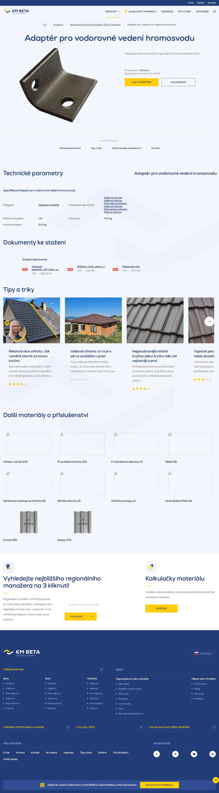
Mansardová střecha (115, 209)
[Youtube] (194, 754)
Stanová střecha (113, 206)
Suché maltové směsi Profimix (169, 727)
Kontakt (156, 148)
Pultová (10, 708)
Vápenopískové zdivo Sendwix (132, 678)
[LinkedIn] (212, 754)
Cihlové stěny (85, 727)
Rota (48, 678)
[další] (209, 321)
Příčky (197, 688)
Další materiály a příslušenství (126, 148)
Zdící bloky (123, 683)
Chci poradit (178, 82)
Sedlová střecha (113, 197)
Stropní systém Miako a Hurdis (23, 727)
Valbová (10, 688)
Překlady (122, 698)
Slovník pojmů (120, 752)
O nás (6, 752)
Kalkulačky (159, 785)
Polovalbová (12, 693)
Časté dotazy (10, 759)
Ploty (121, 708)
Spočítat (161, 608)
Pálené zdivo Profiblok (204, 678)
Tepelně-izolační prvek (130, 688)
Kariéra (102, 752)
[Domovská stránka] (44, 24)
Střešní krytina (13, 669)
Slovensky (205, 653)
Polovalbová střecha (115, 203)
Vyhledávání (214, 12)
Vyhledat (76, 616)
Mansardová (12, 703)
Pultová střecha (112, 212)
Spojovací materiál (48, 204)
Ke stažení (51, 752)
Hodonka (92, 678)
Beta (5, 678)
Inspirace (69, 752)
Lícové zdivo (124, 703)
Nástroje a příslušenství (130, 713)
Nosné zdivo (200, 683)
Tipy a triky (96, 148)
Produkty (58, 24)
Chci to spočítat (141, 82)
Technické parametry (70, 148)
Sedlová (10, 683)
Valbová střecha (113, 200)
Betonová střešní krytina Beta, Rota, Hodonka (95, 24)
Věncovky (123, 693)
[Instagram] (175, 754)
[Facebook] (156, 754)
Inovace (20, 752)
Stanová (10, 698)
